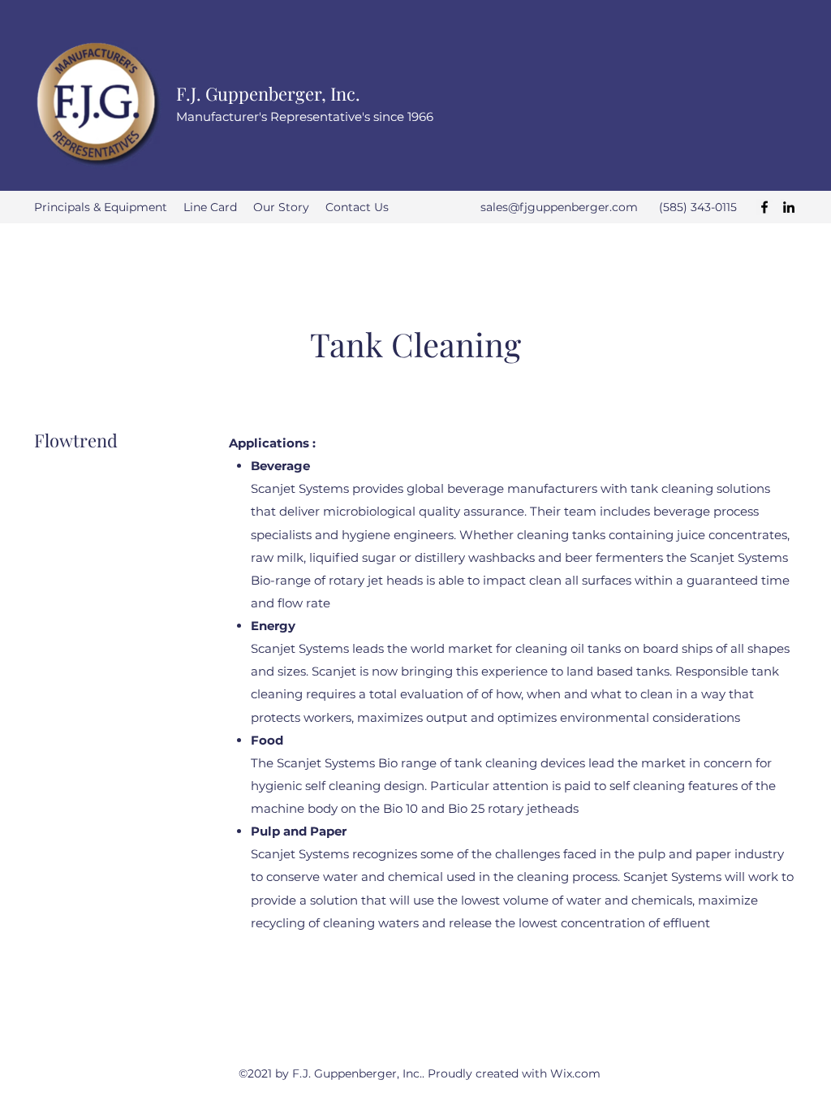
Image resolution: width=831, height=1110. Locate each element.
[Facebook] (764, 207)
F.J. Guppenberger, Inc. (268, 93)
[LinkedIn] (789, 207)
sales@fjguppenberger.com (559, 207)
